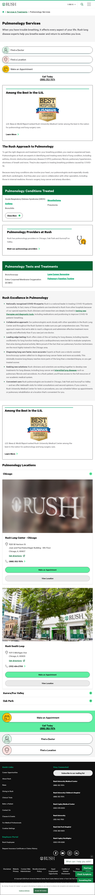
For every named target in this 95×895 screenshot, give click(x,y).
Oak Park (8, 700)
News (4, 785)
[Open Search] (82, 4)
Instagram (69, 853)
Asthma (9, 203)
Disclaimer (7, 869)
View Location (47, 578)
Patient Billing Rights (88, 871)
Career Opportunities (10, 772)
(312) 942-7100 (58, 819)
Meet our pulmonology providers (22, 248)
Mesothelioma (54, 200)
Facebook (55, 853)
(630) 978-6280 (59, 842)
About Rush (6, 778)
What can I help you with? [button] (78, 880)
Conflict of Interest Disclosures (65, 871)
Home (3, 13)
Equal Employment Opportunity (53, 871)
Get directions (15, 555)
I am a (70, 4)
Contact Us (6, 810)
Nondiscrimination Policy (39, 870)
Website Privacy (16, 870)
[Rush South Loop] (47, 614)
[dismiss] (91, 875)
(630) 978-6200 (59, 808)
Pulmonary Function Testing (61, 278)
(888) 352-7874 (47, 79)
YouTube (62, 853)
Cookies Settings (8, 828)
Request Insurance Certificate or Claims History (19, 848)
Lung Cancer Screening (58, 274)
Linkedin (76, 853)
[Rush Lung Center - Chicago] (47, 506)
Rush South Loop (14, 646)
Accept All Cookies (41, 891)
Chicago (7, 473)
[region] (47, 889)
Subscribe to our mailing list (73, 773)
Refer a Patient (7, 804)
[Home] (47, 860)
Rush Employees (8, 842)
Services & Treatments (17, 11)
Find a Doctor (17, 50)
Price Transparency (78, 870)
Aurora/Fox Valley (13, 693)
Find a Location (18, 59)
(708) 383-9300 (59, 831)
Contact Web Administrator (26, 870)
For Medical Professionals (11, 822)
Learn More (10, 453)
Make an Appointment (22, 69)
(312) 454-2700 (16, 666)
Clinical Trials (7, 797)
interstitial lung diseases (66, 370)
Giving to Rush (7, 791)
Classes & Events (8, 816)
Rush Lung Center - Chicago (21, 537)
